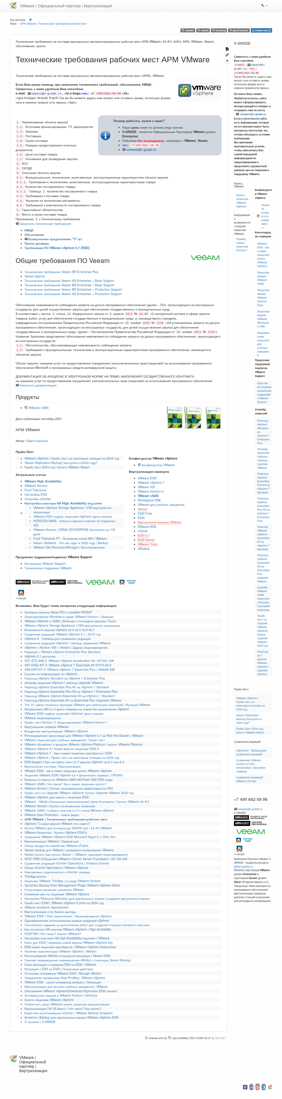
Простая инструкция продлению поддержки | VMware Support (264, 392)
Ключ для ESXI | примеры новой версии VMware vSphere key (68, 942)
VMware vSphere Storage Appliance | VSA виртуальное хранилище (72, 625)
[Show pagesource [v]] (227, 48)
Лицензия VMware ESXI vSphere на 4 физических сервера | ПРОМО (73, 775)
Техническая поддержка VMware (48, 568)
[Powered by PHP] (251, 1086)
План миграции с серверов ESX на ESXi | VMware (60, 964)
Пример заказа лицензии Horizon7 (242, 244)
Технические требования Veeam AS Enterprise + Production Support (73, 294)
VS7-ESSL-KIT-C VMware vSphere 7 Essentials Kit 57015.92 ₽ (67, 665)
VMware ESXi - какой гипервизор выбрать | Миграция (62, 982)
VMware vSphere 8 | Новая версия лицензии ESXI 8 (61, 748)
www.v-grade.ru (243, 866)
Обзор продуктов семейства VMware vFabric (56, 845)
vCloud (142, 531)
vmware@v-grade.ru (46, 93)
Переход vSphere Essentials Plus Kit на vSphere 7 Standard (66, 687)
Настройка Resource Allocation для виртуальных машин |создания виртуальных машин (87, 898)
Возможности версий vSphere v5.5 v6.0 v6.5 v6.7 (59, 630)
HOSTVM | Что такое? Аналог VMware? (52, 933)
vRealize (144, 548)
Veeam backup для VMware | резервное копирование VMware (68, 850)
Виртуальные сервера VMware (46, 726)
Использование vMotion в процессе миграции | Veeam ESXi (67, 955)
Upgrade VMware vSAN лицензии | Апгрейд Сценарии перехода (263, 598)
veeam (204, 30)
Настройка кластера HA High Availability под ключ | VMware (66, 938)
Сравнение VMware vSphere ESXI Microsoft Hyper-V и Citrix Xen (70, 837)
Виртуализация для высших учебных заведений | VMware (66, 986)
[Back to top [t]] (227, 60)
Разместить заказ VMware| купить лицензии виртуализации (67, 1004)
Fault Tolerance (35, 490)
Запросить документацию (38, 385)
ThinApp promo (35, 876)
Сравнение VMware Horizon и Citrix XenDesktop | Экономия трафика (250, 765)
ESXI (141, 517)
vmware (189, 30)
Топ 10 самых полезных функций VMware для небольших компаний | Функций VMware (87, 704)
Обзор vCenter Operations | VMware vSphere (56, 867)
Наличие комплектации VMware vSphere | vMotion (60, 951)
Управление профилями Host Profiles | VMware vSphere (64, 977)
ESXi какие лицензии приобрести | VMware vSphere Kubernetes (70, 947)
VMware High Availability (43, 481)
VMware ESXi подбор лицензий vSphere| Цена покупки (72, 516)
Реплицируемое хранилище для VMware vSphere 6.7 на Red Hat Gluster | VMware (83, 735)
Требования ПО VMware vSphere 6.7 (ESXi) (57, 248)
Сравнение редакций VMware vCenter (249, 779)
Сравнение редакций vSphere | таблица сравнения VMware (67, 643)
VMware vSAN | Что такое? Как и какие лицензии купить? (65, 784)
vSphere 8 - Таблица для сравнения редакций (57, 638)
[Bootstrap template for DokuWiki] (245, 1086)
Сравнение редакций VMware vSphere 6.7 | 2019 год (62, 634)
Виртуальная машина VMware (159, 522)
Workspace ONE (149, 500)
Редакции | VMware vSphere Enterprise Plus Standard (62, 652)
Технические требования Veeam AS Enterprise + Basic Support (69, 280)
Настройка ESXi (35, 494)
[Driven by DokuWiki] (270, 1086)
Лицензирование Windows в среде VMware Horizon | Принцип (68, 616)
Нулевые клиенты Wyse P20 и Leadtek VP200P (58, 612)
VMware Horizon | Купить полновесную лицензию (59, 806)
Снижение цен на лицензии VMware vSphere (56, 894)
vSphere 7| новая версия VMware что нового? (57, 823)
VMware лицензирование (42, 718)
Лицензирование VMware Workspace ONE (263, 318)
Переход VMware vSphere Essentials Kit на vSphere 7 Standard (69, 696)
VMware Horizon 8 (150, 491)
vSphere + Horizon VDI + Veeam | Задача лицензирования (66, 647)
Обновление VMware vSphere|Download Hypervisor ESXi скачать (70, 991)
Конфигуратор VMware (158, 465)
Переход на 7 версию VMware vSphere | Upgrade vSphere (263, 663)
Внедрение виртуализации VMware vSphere (56, 731)
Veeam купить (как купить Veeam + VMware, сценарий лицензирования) (76, 854)
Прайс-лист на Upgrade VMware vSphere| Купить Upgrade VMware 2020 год (79, 793)
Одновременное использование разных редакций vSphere (66, 920)
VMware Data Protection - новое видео (51, 815)
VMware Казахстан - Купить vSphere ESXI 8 (55, 832)
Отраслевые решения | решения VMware (54, 889)
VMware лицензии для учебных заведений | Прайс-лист (64, 740)
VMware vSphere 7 (151, 482)
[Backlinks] (227, 54)
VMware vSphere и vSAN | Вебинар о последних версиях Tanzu (70, 621)
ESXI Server (146, 539)
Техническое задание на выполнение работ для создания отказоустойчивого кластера (87, 925)
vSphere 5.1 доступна (40, 656)
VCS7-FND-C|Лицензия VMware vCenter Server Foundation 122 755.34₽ (75, 859)
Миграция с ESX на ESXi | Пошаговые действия (58, 969)
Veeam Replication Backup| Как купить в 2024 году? (61, 462)
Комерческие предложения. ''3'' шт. (55, 239)
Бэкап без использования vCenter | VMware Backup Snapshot (68, 1013)
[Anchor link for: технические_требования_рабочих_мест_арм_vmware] (214, 59)
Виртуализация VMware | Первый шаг (51, 841)
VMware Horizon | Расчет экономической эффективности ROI (68, 788)
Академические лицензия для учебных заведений (263, 344)
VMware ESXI (147, 478)
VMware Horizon (36, 485)
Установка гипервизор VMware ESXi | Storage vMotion (63, 973)
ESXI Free (145, 513)
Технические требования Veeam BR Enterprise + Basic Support (69, 285)
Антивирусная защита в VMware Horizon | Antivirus (60, 995)
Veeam (142, 509)
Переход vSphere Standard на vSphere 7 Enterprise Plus (64, 678)
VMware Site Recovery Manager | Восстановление (69, 547)
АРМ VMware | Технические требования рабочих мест (53, 23)
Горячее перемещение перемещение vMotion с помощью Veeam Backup (77, 960)
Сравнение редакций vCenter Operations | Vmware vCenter (66, 863)
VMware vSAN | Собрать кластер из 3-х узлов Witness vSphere (69, 810)
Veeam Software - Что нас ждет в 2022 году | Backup (70, 543)
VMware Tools (148, 544)
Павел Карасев (37, 440)
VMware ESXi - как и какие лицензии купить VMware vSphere (68, 770)
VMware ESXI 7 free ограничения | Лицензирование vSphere (67, 916)
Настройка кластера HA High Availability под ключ (63, 503)
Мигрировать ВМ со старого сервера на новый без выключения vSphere (76, 709)
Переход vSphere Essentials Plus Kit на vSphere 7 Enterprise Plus (70, 691)
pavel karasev (240, 30)
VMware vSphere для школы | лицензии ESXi (56, 797)
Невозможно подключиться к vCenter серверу (57, 872)
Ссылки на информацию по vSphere (50, 674)
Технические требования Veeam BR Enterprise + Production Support (73, 289)
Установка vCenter (37, 499)
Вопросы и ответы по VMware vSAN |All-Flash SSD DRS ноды (68, 779)
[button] (264, 5)
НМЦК (28, 230)
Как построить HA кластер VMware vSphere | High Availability (67, 929)
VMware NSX (147, 526)
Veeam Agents (34, 276)
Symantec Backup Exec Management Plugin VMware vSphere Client (72, 885)
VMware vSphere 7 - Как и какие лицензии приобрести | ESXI (68, 753)
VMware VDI (146, 487)
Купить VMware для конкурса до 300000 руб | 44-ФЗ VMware (68, 828)
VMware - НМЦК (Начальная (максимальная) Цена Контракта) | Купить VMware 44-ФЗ (86, 801)
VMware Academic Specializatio (46, 907)
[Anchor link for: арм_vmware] (42, 429)
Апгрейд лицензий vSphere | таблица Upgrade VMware (63, 682)
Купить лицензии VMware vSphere (49, 999)
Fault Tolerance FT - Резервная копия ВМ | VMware (70, 538)
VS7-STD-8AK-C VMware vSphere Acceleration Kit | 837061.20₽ (69, 660)
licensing (220, 30)
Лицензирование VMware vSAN (263, 277)
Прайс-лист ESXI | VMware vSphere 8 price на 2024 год (64, 903)
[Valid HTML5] (257, 1086)
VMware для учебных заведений (161, 504)
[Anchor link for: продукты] (42, 396)
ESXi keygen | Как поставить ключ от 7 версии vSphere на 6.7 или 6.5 (74, 762)
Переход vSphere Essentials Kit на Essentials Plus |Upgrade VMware (72, 700)
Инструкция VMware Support (44, 563)
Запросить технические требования (45, 223)
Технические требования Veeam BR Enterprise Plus (61, 272)
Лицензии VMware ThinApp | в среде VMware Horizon (62, 881)
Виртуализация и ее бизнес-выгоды (50, 911)
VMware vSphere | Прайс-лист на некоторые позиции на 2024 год (71, 458)
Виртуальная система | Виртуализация (52, 766)
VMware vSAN (38, 407)
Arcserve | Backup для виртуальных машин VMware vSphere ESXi (71, 1017)
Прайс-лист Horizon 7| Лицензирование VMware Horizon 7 (66, 722)
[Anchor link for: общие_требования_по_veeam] (113, 260)
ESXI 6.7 (144, 535)
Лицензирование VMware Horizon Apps (263, 297)
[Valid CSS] (264, 1086)
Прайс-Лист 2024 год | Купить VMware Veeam (57, 467)
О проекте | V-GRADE (40, 1022)
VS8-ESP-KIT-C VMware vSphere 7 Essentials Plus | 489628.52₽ (69, 669)
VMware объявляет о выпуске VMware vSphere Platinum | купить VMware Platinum (83, 744)
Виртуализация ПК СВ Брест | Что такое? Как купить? (63, 1008)
